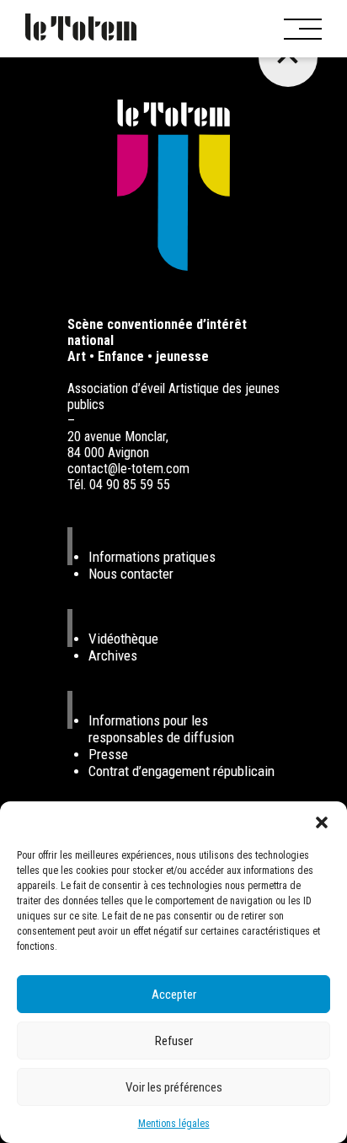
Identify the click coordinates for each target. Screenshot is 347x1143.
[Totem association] (80, 28)
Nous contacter (131, 573)
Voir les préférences (173, 1087)
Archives (112, 655)
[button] (321, 822)
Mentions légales (174, 1124)
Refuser (174, 1041)
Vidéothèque (123, 638)
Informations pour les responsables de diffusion (161, 729)
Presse (108, 754)
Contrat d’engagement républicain (181, 771)
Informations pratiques (152, 556)
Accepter (174, 994)
